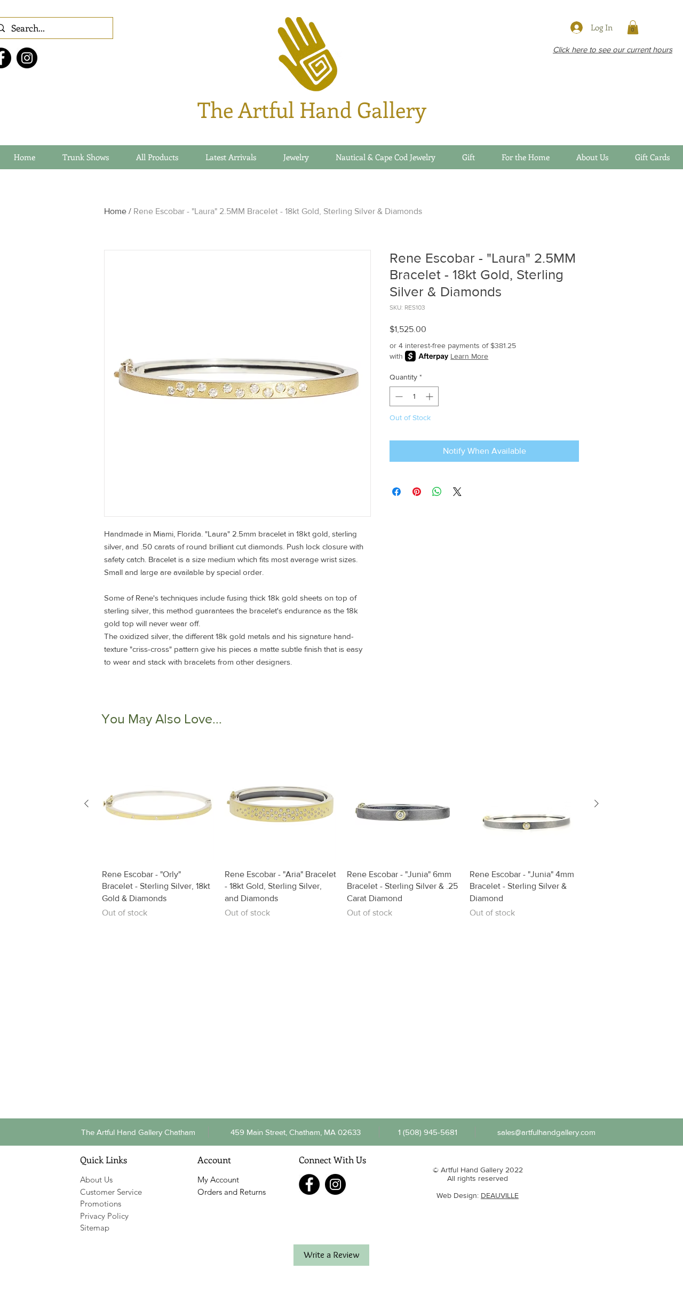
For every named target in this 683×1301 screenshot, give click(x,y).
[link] (633, 27)
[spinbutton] (414, 396)
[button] (427, 1131)
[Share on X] (457, 491)
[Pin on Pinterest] (416, 491)
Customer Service (111, 1192)
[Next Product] (596, 803)
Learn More (469, 356)
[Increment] (430, 396)
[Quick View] (158, 804)
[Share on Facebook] (396, 491)
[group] (341, 833)
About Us (96, 1179)
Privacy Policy (104, 1216)
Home (115, 211)
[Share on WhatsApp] (437, 491)
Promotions (100, 1204)
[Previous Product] (86, 803)
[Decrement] (397, 396)
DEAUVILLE (500, 1195)
